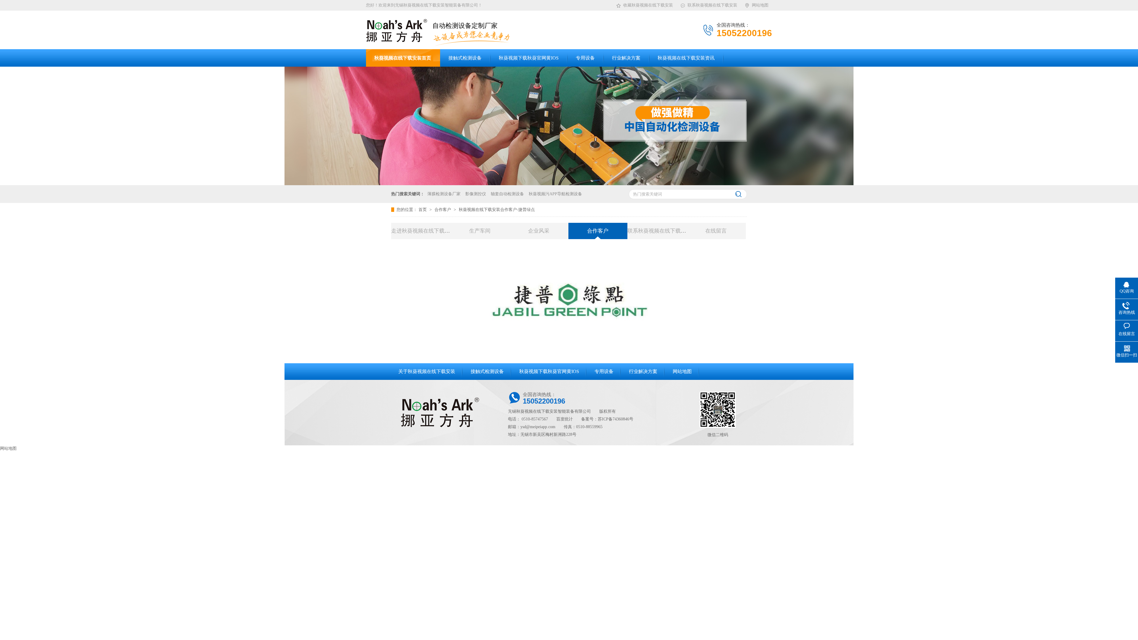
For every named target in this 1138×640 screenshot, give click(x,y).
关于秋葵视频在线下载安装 (426, 371)
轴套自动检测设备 (507, 194)
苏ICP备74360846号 (615, 419)
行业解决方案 (643, 371)
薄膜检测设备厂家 (444, 194)
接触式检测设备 (487, 371)
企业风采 (538, 231)
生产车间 (479, 231)
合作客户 (443, 209)
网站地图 (760, 5)
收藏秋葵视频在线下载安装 (648, 5)
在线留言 (716, 231)
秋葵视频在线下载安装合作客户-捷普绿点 (497, 209)
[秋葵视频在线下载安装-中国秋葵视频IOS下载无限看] (568, 184)
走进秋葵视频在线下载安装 (423, 231)
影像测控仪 (475, 194)
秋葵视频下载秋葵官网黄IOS (549, 371)
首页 (423, 209)
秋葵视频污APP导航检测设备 (555, 194)
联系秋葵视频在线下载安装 (712, 5)
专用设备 (603, 371)
